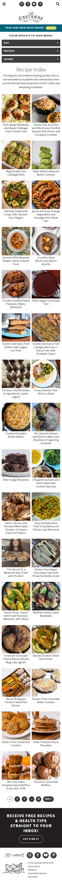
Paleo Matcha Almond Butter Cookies (46, 173)
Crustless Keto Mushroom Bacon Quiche (46, 261)
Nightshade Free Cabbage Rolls (16, 173)
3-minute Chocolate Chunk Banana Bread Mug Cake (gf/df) (16, 659)
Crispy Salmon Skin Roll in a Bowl (46, 392)
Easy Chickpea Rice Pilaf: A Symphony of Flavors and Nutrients (46, 526)
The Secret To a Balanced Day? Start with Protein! (16, 573)
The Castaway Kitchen (31, 16)
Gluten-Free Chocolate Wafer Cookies (46, 700)
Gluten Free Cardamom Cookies (16, 743)
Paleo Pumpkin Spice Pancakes (46, 743)
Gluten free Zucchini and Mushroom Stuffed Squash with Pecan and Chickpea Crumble (46, 130)
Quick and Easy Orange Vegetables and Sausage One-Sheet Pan (46, 216)
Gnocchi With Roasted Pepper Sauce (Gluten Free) (16, 261)
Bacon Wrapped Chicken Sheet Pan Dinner (16, 702)
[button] (4, 4)
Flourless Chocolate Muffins (46, 783)
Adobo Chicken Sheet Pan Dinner (46, 657)
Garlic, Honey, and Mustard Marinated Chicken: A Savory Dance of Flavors (16, 528)
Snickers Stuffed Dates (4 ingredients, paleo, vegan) (16, 394)
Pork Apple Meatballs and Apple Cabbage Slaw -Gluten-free (16, 128)
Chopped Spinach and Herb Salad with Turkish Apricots (46, 483)
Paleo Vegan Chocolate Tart (46, 302)
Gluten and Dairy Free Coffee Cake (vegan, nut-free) (16, 347)
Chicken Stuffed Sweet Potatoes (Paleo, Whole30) (16, 304)
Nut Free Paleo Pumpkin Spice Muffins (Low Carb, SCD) (16, 785)
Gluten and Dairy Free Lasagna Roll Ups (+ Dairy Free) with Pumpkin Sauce (46, 349)
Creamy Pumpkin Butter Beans (16, 435)
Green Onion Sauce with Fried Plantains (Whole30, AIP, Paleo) (16, 616)
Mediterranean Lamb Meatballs (46, 614)
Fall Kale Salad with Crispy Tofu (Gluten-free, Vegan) (16, 214)
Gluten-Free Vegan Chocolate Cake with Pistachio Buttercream (45, 573)
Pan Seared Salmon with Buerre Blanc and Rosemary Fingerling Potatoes (46, 438)
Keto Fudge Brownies (16, 480)
